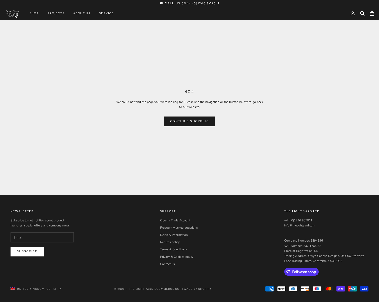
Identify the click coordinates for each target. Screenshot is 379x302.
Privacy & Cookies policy (176, 257)
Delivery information (174, 235)
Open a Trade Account (175, 220)
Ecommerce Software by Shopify (183, 288)
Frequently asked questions (179, 228)
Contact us (167, 264)
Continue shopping (189, 121)
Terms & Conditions (173, 249)
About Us (81, 13)
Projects (56, 13)
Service (106, 13)
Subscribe (27, 251)
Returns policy (170, 242)
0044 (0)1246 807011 (200, 3)
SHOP (34, 13)
